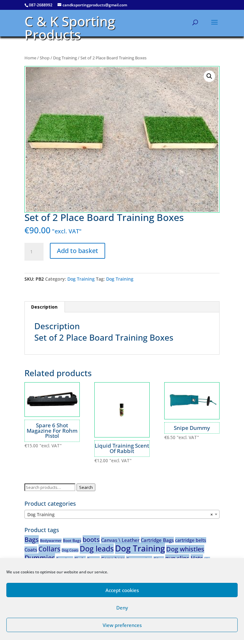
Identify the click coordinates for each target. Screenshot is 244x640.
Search (86, 487)
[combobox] (122, 514)
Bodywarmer (51, 540)
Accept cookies (122, 590)
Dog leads (97, 548)
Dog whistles (185, 549)
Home (30, 58)
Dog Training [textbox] (120, 514)
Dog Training (65, 58)
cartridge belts (190, 540)
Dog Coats (70, 550)
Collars (49, 548)
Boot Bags (72, 540)
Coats (30, 549)
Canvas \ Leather (120, 540)
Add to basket (77, 250)
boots (91, 539)
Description (44, 307)
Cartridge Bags (157, 540)
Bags (31, 539)
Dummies (39, 557)
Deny (122, 607)
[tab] (44, 307)
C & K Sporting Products (69, 27)
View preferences (122, 625)
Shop (45, 58)
